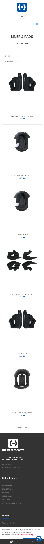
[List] (9, 56)
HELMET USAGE (7, 489)
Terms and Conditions (9, 523)
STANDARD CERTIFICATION (11, 503)
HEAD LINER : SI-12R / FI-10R (22, 413)
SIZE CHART (6, 499)
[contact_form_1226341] (39, 539)
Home (16, 43)
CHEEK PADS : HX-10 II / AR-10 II (22, 116)
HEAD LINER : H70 (22, 235)
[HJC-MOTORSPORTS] (22, 11)
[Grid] (5, 56)
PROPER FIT (6, 492)
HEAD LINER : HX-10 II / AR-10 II (22, 175)
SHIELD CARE (6, 496)
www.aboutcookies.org (25, 535)
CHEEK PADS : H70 (22, 354)
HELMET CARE (7, 485)
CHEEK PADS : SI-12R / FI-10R (22, 294)
